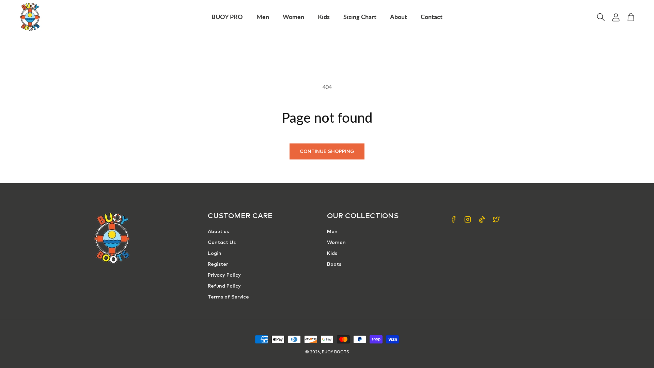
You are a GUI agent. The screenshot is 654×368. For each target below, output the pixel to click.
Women (336, 242)
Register (218, 264)
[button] (600, 17)
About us (218, 231)
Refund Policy (224, 286)
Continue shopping (327, 151)
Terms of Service (228, 297)
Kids (332, 253)
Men (332, 231)
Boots (334, 264)
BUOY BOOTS (335, 352)
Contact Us (222, 242)
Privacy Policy (224, 275)
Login (214, 253)
